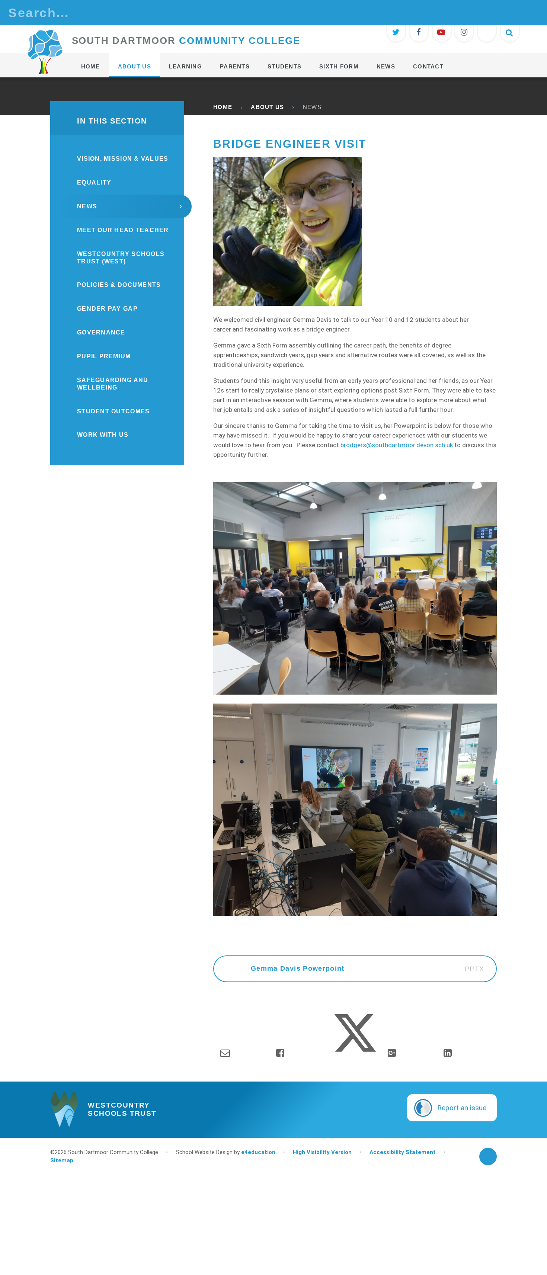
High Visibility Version (322, 1152)
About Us (267, 107)
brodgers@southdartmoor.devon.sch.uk (396, 445)
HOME (222, 107)
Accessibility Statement (403, 1152)
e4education (258, 1152)
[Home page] (45, 52)
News (312, 107)
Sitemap (61, 1160)
